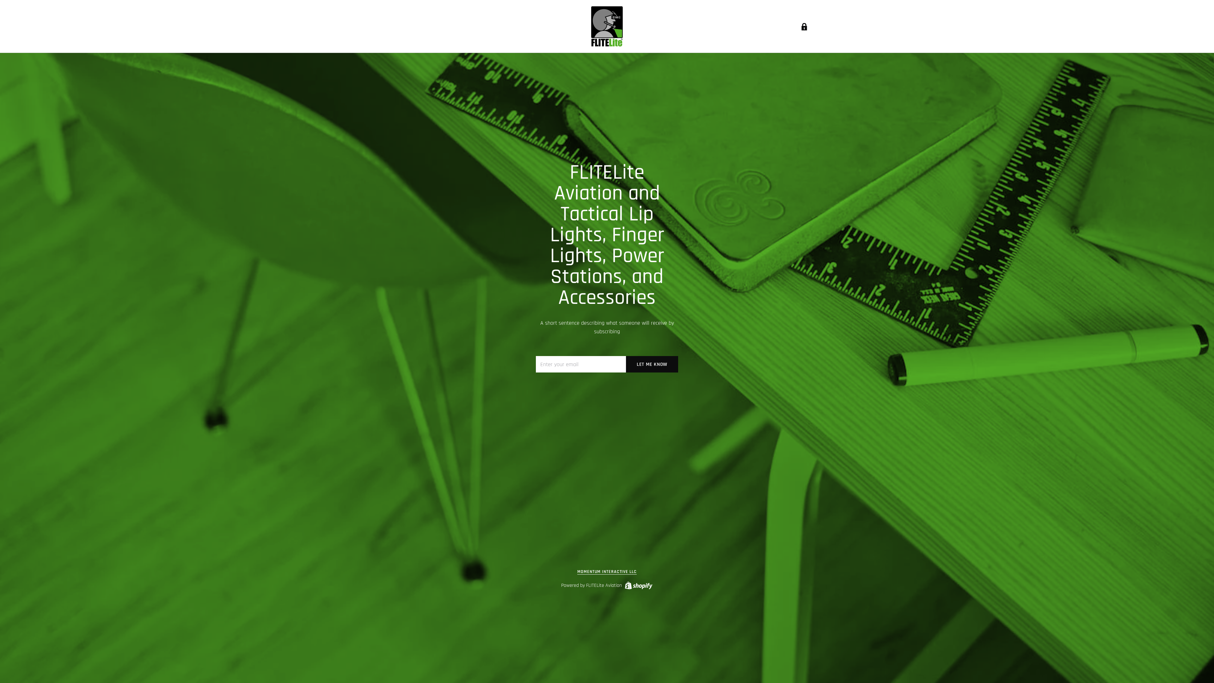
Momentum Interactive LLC (607, 572)
